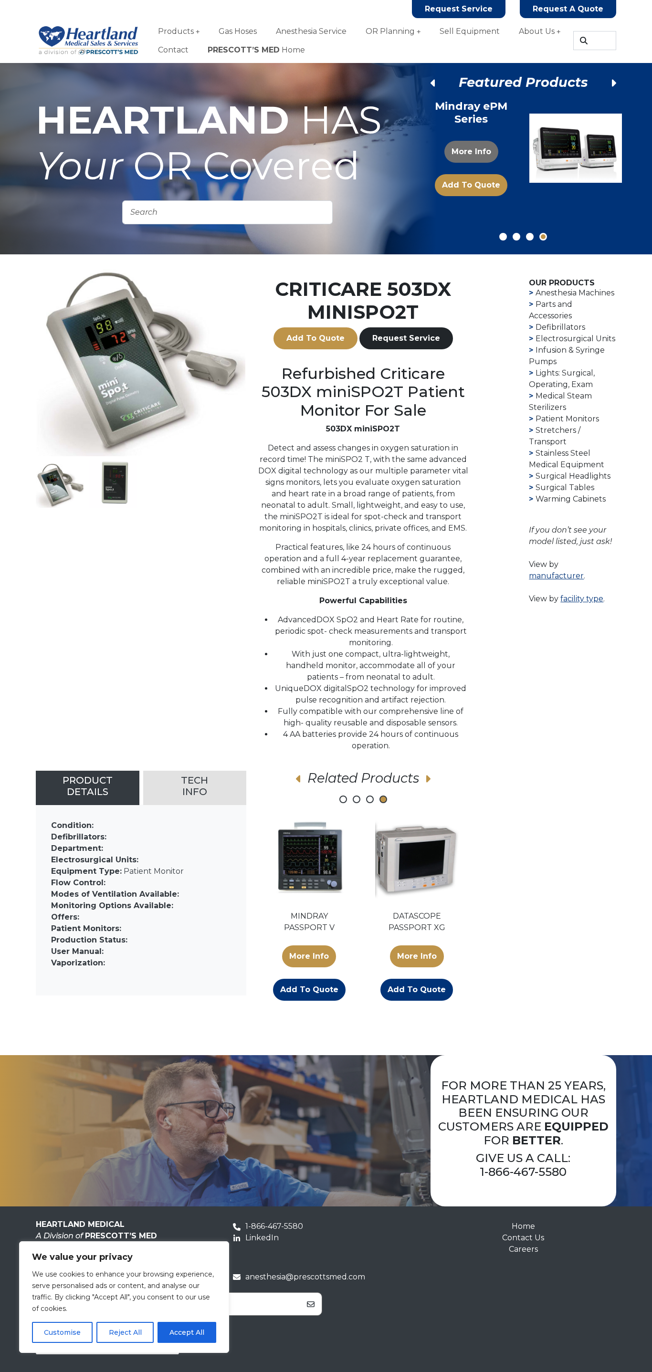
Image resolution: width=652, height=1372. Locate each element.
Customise (62, 1332)
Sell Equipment (470, 31)
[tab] (87, 788)
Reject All (125, 1332)
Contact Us (523, 1237)
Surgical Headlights (573, 476)
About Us (537, 31)
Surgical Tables (565, 487)
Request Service (459, 8)
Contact (173, 49)
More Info (471, 154)
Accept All (186, 1332)
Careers (523, 1249)
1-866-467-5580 (523, 1172)
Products (176, 31)
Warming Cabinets (571, 498)
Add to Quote (471, 188)
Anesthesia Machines (575, 292)
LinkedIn (262, 1237)
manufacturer (556, 575)
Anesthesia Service (311, 31)
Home (256, 49)
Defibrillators (560, 327)
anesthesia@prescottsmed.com (305, 1276)
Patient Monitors (567, 418)
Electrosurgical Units (575, 338)
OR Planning (390, 31)
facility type (581, 598)
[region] (124, 1297)
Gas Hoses (238, 31)
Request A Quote (568, 8)
